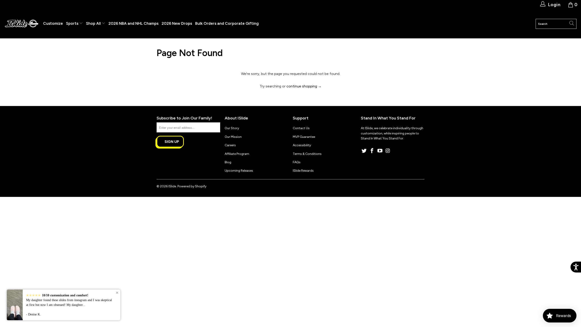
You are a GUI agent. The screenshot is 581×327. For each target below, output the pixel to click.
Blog (228, 162)
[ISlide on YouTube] (380, 151)
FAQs (296, 162)
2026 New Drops (177, 23)
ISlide (172, 186)
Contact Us (301, 128)
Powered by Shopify (191, 186)
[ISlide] (22, 23)
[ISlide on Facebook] (372, 151)
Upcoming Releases (239, 171)
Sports (72, 23)
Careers (230, 145)
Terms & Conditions (307, 154)
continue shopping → (304, 86)
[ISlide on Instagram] (387, 151)
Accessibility (302, 145)
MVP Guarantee (304, 137)
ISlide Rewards (303, 171)
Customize (53, 23)
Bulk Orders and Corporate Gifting (227, 23)
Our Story (232, 128)
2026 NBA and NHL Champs (133, 23)
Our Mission (233, 137)
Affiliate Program (237, 154)
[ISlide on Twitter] (364, 151)
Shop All (93, 23)
